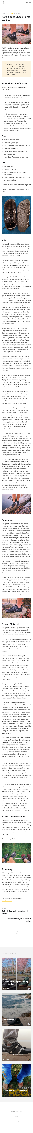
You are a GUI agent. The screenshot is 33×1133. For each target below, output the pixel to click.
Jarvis (5, 13)
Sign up (16, 1116)
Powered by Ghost (16, 1122)
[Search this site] (27, 2)
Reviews (10, 13)
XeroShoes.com (7, 901)
